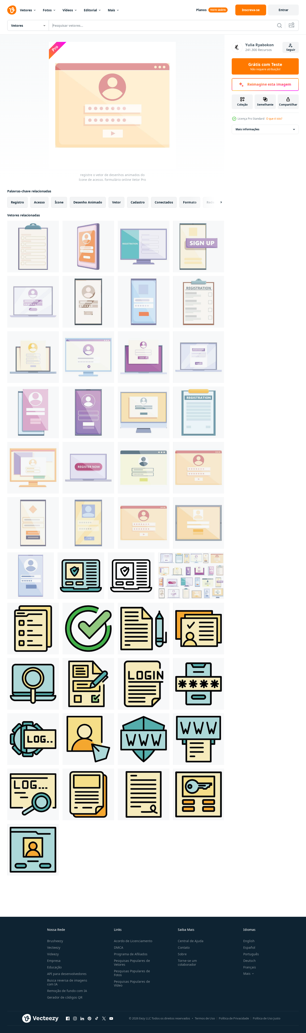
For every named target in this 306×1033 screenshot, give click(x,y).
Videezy (53, 954)
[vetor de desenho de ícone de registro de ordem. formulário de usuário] (88, 523)
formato (190, 202)
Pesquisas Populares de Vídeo (132, 983)
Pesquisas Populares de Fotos (132, 973)
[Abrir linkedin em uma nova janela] (82, 1018)
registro (17, 202)
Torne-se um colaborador (187, 962)
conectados (164, 202)
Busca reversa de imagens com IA (67, 982)
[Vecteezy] (11, 10)
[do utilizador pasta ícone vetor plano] (33, 628)
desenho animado (87, 202)
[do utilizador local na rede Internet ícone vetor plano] (33, 850)
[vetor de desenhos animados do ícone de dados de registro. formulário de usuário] (198, 412)
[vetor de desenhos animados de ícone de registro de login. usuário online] (143, 412)
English (249, 941)
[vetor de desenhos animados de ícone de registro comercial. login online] (143, 357)
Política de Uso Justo (266, 1018)
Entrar (283, 10)
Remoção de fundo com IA (67, 991)
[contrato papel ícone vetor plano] (143, 628)
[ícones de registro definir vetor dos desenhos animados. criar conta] (191, 575)
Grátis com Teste (265, 66)
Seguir (290, 50)
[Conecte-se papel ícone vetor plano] (143, 684)
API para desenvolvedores (67, 974)
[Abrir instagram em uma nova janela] (75, 1018)
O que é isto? (274, 119)
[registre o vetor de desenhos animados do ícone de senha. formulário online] (33, 412)
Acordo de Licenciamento (133, 941)
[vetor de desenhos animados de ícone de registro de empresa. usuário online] (88, 357)
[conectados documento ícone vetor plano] (88, 794)
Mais (111, 10)
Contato (184, 947)
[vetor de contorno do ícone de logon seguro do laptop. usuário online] (131, 575)
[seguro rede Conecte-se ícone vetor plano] (143, 739)
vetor (116, 202)
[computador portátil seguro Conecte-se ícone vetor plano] (81, 575)
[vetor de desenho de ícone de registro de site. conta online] (88, 412)
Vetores (26, 10)
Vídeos (68, 10)
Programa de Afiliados (130, 954)
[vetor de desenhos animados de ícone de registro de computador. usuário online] (33, 357)
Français (249, 967)
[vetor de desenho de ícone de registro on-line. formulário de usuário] (88, 302)
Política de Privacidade (234, 1018)
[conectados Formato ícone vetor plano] (143, 794)
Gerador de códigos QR (64, 997)
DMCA (118, 947)
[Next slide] (217, 202)
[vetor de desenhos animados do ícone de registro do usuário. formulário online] (88, 246)
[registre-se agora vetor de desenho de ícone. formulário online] (88, 468)
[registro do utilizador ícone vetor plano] (33, 739)
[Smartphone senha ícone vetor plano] (198, 684)
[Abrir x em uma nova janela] (104, 1018)
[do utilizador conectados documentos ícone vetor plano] (198, 628)
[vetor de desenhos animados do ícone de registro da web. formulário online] (143, 302)
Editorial (90, 10)
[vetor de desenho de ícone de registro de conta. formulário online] (30, 575)
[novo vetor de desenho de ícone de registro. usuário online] (198, 523)
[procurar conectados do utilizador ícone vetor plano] (33, 684)
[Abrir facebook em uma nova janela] (68, 1018)
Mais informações (247, 129)
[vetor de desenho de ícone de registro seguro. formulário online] (198, 357)
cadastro (138, 202)
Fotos (47, 10)
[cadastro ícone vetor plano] (88, 739)
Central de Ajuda (190, 941)
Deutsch (249, 960)
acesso (39, 202)
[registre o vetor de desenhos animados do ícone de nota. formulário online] (33, 468)
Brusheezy (55, 941)
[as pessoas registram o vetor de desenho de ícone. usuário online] (143, 246)
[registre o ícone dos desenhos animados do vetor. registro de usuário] (33, 246)
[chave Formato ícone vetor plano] (198, 794)
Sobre (182, 954)
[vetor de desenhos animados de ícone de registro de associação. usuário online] (143, 523)
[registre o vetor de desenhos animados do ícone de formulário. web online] (143, 468)
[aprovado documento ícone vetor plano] (88, 628)
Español (249, 947)
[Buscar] (279, 25)
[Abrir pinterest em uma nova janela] (89, 1018)
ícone (59, 202)
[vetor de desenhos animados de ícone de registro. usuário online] (33, 302)
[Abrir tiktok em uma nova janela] (97, 1018)
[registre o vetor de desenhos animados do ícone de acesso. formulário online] (198, 468)
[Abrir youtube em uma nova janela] (111, 1018)
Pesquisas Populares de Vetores (132, 962)
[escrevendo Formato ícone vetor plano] (88, 684)
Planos (201, 10)
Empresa (53, 960)
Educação (54, 967)
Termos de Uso (205, 1018)
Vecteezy (53, 947)
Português (251, 954)
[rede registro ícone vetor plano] (198, 739)
